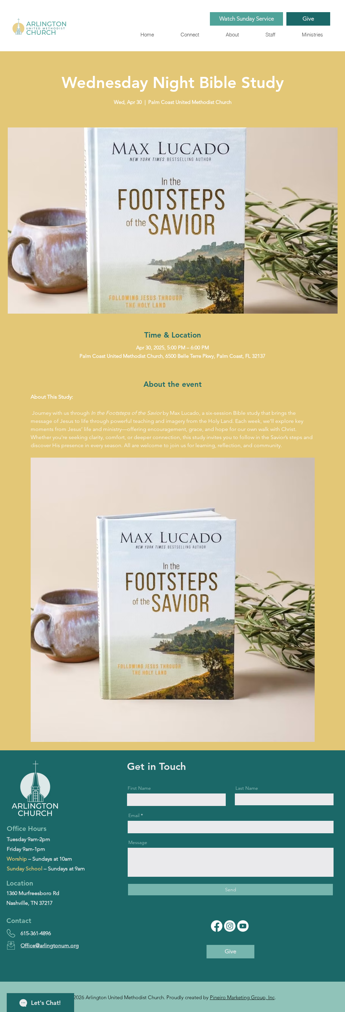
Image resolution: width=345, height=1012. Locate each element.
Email (133, 815)
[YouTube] (243, 926)
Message (137, 842)
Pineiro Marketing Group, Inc (242, 997)
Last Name (247, 788)
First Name (139, 788)
